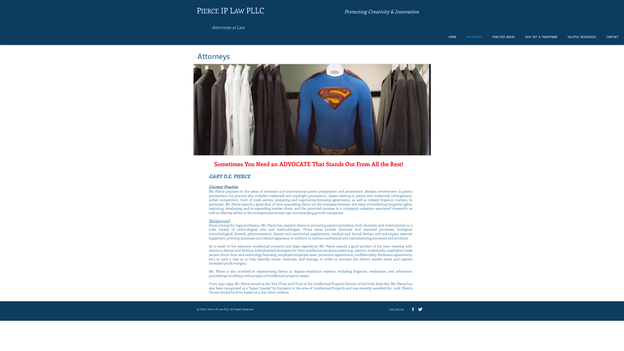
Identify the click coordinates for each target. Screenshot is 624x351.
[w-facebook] (412, 309)
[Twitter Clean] (420, 309)
